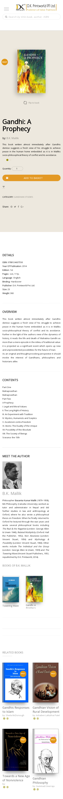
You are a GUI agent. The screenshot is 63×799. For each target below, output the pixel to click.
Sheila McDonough (15, 715)
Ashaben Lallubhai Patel (48, 715)
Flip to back (33, 102)
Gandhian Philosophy (40, 780)
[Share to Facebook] (18, 206)
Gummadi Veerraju (45, 785)
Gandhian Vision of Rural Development (46, 710)
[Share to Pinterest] (11, 206)
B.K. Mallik (12, 138)
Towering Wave (10, 605)
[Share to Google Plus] (22, 206)
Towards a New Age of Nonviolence (16, 778)
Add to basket (33, 178)
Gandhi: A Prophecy (31, 607)
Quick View (15, 682)
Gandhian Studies (23, 196)
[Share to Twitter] (15, 206)
